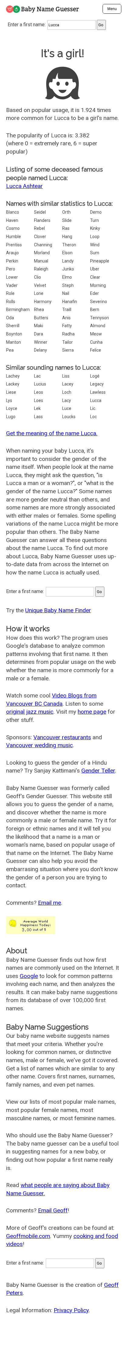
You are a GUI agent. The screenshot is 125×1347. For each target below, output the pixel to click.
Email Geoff (53, 1210)
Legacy (97, 384)
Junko (68, 268)
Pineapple (99, 261)
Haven (12, 220)
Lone (38, 293)
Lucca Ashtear (24, 186)
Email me (49, 902)
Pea (10, 350)
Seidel (40, 212)
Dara (38, 333)
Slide (67, 220)
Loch (66, 392)
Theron (69, 244)
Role (10, 293)
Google (29, 975)
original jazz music (29, 711)
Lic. (93, 408)
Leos (38, 392)
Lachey (13, 376)
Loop (95, 236)
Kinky (95, 228)
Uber (94, 268)
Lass (38, 416)
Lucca (95, 400)
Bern (94, 309)
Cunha (96, 342)
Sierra (68, 350)
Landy (68, 261)
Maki (38, 325)
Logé (95, 376)
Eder (94, 293)
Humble (13, 236)
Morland (42, 252)
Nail (65, 293)
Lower (12, 277)
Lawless (98, 392)
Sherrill (12, 325)
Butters (41, 317)
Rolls (10, 301)
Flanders (42, 220)
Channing (43, 244)
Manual (41, 261)
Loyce (11, 408)
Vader (12, 285)
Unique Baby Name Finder (58, 610)
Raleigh (41, 268)
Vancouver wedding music (39, 745)
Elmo (67, 277)
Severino (98, 301)
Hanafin (69, 301)
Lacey (67, 384)
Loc (93, 416)
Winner (40, 342)
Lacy (66, 400)
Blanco (12, 212)
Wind (95, 244)
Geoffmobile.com (28, 1236)
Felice (95, 350)
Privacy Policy (71, 1310)
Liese (11, 392)
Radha (68, 333)
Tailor (67, 342)
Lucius (40, 384)
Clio (37, 277)
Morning (98, 285)
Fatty (67, 325)
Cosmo (13, 228)
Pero (10, 268)
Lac (37, 376)
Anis (66, 317)
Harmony (43, 301)
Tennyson (99, 317)
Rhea (39, 309)
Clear (95, 277)
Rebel (39, 228)
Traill (66, 309)
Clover (40, 236)
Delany (40, 350)
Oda (10, 317)
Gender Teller (98, 770)
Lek (37, 408)
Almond (97, 325)
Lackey (12, 384)
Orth (66, 212)
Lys (9, 400)
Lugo (10, 416)
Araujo (12, 252)
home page (92, 711)
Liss (65, 376)
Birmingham (18, 309)
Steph (68, 285)
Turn (94, 220)
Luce (66, 408)
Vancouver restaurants (62, 737)
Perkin (12, 261)
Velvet (40, 285)
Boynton (14, 333)
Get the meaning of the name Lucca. (51, 433)
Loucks (69, 416)
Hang (67, 236)
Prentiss (14, 244)
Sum (94, 252)
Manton (13, 342)
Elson (67, 252)
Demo (96, 212)
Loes (38, 400)
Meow (96, 333)
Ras (65, 228)
